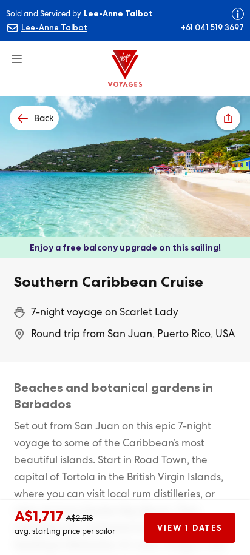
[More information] (238, 14)
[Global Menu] (12, 53)
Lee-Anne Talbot (54, 27)
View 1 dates (189, 528)
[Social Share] (228, 118)
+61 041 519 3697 (212, 27)
